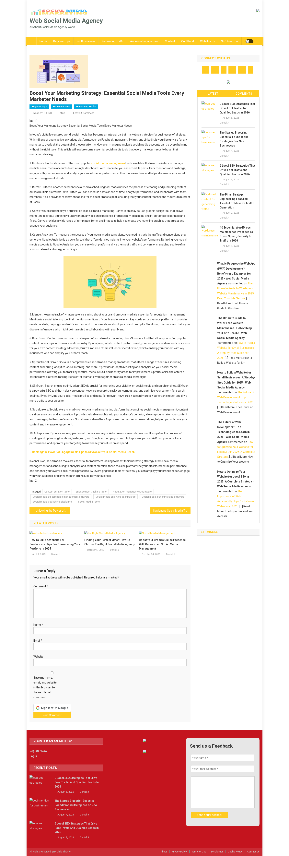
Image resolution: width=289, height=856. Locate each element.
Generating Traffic (113, 41)
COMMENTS (244, 93)
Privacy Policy (179, 851)
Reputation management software (132, 491)
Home (43, 41)
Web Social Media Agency (66, 20)
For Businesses (86, 41)
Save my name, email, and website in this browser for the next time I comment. (45, 687)
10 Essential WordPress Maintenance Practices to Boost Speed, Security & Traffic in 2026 (236, 234)
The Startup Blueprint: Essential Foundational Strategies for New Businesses (234, 139)
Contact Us (253, 851)
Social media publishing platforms (52, 501)
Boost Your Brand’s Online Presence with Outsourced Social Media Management (162, 544)
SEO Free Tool (229, 41)
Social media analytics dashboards (115, 496)
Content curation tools (57, 491)
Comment (40, 586)
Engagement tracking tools (91, 491)
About (164, 851)
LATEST (213, 93)
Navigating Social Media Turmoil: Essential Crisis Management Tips (172, 510)
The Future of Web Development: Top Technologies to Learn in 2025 (235, 397)
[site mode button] (249, 41)
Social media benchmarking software (163, 496)
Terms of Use (199, 851)
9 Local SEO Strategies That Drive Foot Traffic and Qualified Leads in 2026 (237, 108)
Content (170, 41)
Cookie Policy (235, 851)
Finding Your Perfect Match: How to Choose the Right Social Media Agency (109, 542)
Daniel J (62, 112)
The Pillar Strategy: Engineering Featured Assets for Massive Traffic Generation (237, 201)
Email (37, 640)
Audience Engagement (144, 41)
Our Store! (187, 41)
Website (38, 656)
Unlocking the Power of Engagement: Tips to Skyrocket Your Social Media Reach (82, 452)
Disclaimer (217, 851)
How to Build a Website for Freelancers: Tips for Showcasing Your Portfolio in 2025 (54, 544)
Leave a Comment (83, 113)
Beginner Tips (61, 41)
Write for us (207, 41)
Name (38, 624)
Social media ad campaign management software (61, 496)
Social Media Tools (89, 501)
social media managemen (107, 163)
